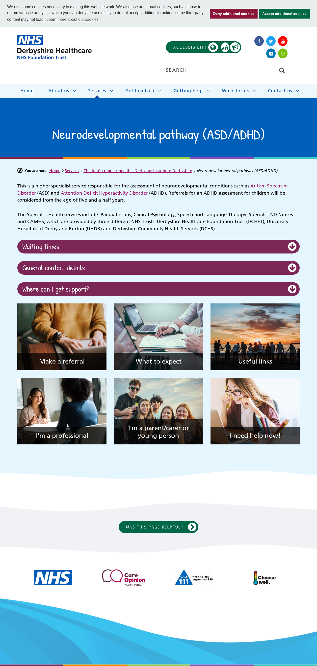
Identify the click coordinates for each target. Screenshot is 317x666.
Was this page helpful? (155, 527)
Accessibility (201, 47)
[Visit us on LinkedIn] (271, 53)
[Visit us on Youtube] (283, 41)
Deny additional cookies (232, 14)
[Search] (282, 70)
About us (58, 90)
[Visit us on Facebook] (259, 41)
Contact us (280, 90)
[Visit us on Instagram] (283, 53)
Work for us (235, 90)
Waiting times (40, 246)
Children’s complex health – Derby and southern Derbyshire (137, 170)
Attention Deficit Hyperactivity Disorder (104, 193)
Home (27, 90)
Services (97, 90)
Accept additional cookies (283, 14)
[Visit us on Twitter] (271, 41)
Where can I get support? (55, 289)
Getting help (188, 90)
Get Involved (140, 90)
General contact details (53, 268)
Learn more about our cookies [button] (72, 19)
